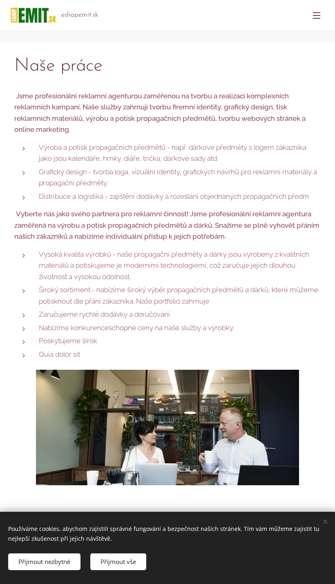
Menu (316, 15)
